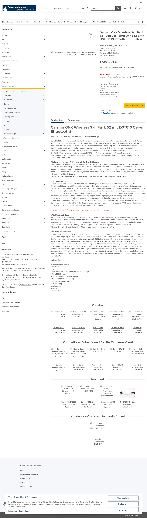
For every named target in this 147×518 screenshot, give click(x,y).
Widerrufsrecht (26, 486)
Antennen (5, 48)
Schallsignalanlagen (9, 189)
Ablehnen (123, 510)
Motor (4, 155)
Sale (3, 184)
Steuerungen (7, 206)
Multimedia (6, 159)
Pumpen (5, 172)
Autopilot (5, 52)
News (141, 2)
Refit (3, 243)
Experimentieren (8, 231)
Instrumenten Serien (10, 61)
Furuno (6, 129)
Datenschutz (24, 511)
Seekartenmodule (8, 201)
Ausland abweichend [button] (122, 77)
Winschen (5, 223)
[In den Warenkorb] (53, 29)
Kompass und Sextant (10, 146)
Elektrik (4, 65)
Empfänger (6, 69)
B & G (6, 125)
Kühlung (5, 151)
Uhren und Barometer (10, 214)
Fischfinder (6, 73)
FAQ (46, 8)
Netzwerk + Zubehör (12, 112)
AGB (21, 470)
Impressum (12, 511)
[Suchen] (118, 8)
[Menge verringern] (102, 105)
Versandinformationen (10, 307)
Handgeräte (9, 117)
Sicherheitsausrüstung (10, 210)
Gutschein (6, 227)
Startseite (57, 8)
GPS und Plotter (8, 86)
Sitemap (23, 482)
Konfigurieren (123, 504)
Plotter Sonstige (10, 134)
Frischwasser (7, 78)
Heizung (5, 142)
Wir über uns (7, 298)
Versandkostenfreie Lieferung (123, 67)
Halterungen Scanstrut (10, 138)
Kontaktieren (26, 285)
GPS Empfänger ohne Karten (15, 91)
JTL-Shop (135, 515)
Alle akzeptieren (123, 498)
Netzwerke (6, 163)
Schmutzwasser (8, 193)
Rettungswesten (8, 180)
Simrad (6, 121)
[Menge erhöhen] (109, 110)
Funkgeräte (6, 82)
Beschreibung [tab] (57, 120)
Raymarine (8, 100)
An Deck (5, 44)
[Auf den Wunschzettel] (91, 35)
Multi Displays (113, 53)
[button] (125, 8)
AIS (3, 40)
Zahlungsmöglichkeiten (11, 302)
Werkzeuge (6, 218)
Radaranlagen (7, 176)
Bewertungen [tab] (74, 120)
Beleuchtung (7, 56)
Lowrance (7, 95)
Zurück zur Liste (8, 22)
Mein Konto (71, 8)
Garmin (6, 104)
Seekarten (6, 197)
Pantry (4, 167)
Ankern (4, 35)
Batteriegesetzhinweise (29, 474)
